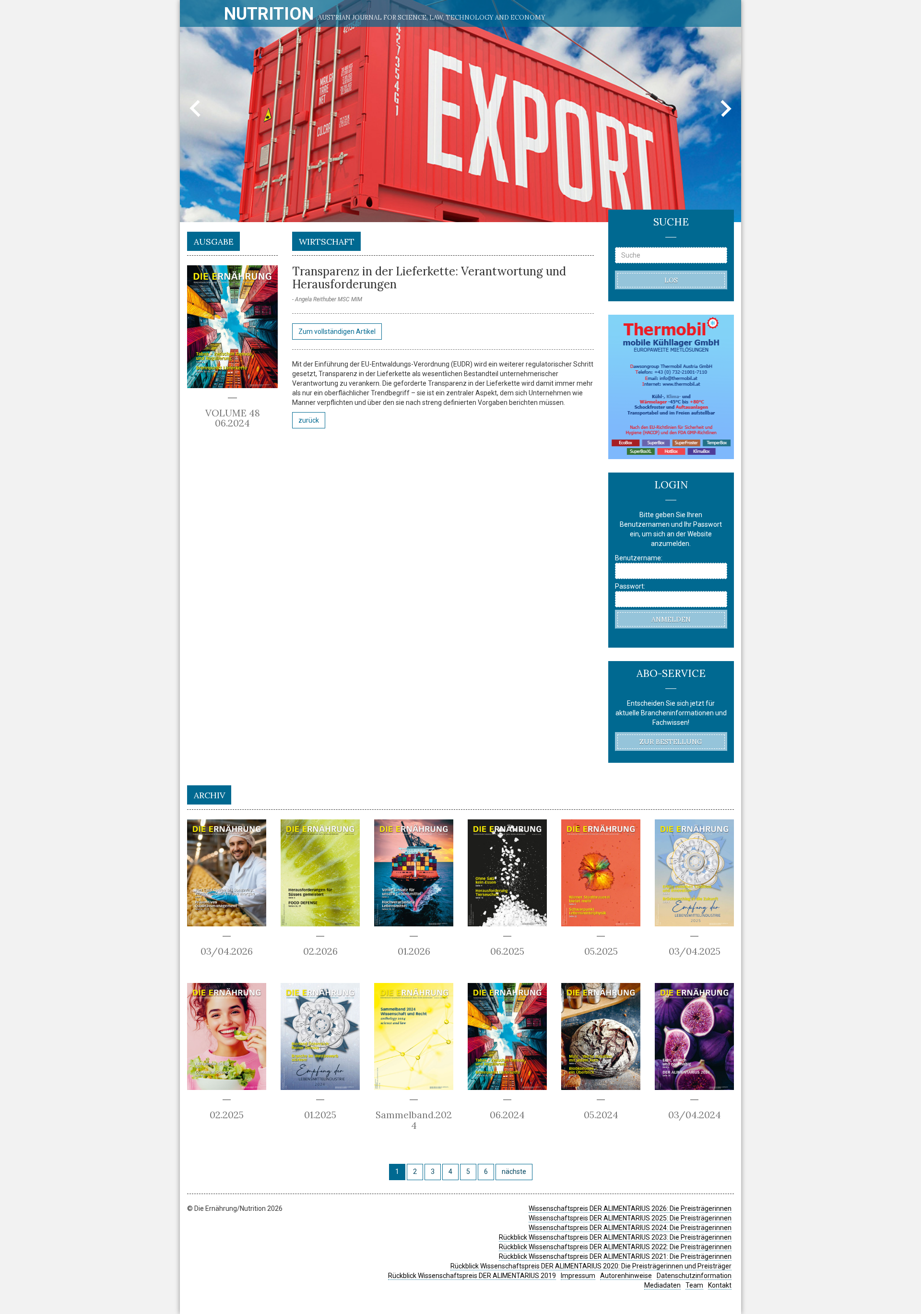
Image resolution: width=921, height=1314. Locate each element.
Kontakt (720, 1285)
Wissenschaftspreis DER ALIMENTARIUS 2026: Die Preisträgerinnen (630, 1208)
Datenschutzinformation (694, 1275)
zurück (308, 420)
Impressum (578, 1275)
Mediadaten (662, 1285)
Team (694, 1285)
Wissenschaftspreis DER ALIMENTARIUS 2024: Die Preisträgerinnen (630, 1227)
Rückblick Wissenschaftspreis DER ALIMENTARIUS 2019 (472, 1275)
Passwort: (630, 586)
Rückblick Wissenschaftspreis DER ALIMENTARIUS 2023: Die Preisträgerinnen (615, 1237)
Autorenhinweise (626, 1275)
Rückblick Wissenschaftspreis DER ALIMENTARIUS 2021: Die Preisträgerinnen (615, 1256)
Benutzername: (638, 558)
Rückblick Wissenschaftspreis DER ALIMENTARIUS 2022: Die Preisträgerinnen (615, 1247)
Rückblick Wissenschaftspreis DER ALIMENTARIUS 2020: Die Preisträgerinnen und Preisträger (591, 1266)
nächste (514, 1171)
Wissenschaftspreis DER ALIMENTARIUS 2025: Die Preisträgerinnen (630, 1218)
